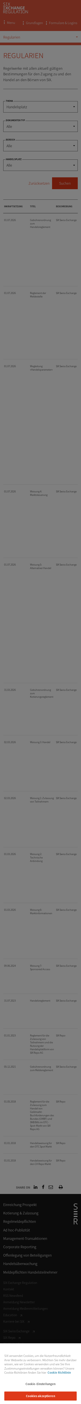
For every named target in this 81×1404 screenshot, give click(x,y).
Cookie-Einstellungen (40, 1384)
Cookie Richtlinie (59, 1372)
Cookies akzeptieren (40, 1396)
